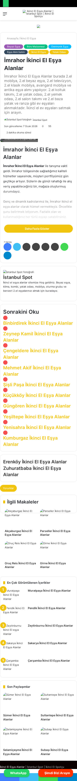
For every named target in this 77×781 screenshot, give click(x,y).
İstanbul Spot (40, 119)
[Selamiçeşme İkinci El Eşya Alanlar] (19, 736)
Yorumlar (8, 488)
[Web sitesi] (73, 294)
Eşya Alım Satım (16, 52)
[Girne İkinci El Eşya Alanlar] (56, 550)
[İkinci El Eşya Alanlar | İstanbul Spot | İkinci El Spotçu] (38, 14)
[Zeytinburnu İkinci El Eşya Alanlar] (14, 631)
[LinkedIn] (26, 247)
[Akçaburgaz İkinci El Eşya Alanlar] (21, 518)
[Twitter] (17, 247)
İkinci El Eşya (28, 38)
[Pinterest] (45, 247)
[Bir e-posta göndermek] (49, 119)
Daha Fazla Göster (37, 228)
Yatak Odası (59, 52)
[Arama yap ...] (72, 15)
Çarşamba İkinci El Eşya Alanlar (49, 660)
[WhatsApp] (64, 247)
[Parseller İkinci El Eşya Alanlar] (56, 518)
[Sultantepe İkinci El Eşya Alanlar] (57, 702)
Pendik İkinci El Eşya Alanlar (47, 608)
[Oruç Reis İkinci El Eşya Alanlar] (21, 550)
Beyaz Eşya (13, 46)
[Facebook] (7, 247)
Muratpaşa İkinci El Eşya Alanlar (49, 590)
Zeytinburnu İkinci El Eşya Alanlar (50, 625)
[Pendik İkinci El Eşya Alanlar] (14, 613)
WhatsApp (17, 773)
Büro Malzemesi (36, 46)
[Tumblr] (36, 247)
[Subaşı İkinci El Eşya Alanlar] (57, 736)
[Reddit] (55, 247)
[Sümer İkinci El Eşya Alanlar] (19, 702)
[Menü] (5, 15)
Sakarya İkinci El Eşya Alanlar (47, 643)
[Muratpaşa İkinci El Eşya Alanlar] (14, 596)
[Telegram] (7, 255)
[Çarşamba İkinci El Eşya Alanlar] (14, 666)
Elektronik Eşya (59, 46)
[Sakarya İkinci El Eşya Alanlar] (14, 648)
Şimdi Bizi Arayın (57, 773)
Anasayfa (12, 38)
